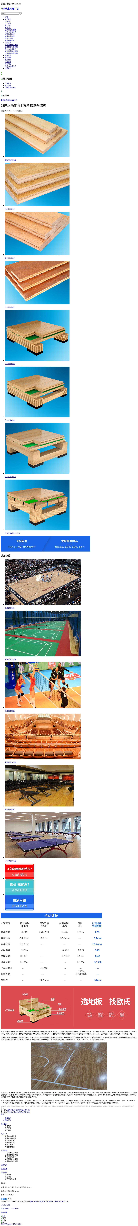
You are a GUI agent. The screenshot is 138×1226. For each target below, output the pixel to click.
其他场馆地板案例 (11, 53)
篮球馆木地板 (10, 36)
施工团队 (8, 25)
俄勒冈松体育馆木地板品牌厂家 (18, 1110)
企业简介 (8, 21)
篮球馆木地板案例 (11, 47)
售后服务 (8, 57)
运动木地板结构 (10, 32)
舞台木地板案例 (10, 49)
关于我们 (8, 19)
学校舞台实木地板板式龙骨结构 (18, 1112)
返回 (2, 1114)
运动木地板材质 (10, 30)
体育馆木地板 (10, 34)
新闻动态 (8, 60)
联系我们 (8, 68)
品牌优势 (8, 55)
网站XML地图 (47, 1201)
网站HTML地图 (36, 1201)
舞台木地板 (9, 38)
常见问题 (8, 64)
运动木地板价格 (10, 66)
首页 (6, 17)
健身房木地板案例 (11, 51)
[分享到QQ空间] (2, 1199)
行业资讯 (8, 62)
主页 (2, 100)
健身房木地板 (10, 40)
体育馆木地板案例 (11, 45)
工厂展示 (8, 23)
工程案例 (8, 43)
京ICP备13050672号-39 (60, 1201)
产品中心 (8, 28)
